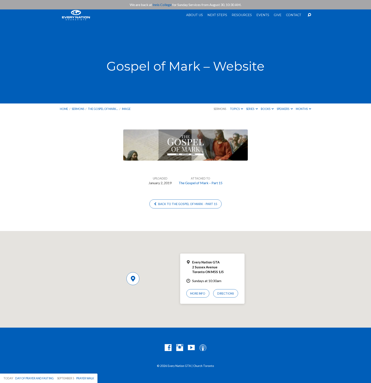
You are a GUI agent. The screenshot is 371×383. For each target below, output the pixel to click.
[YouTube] (191, 347)
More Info (197, 293)
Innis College (162, 5)
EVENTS (262, 15)
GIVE (277, 15)
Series (250, 109)
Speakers (283, 109)
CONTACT (293, 15)
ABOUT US (194, 15)
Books (266, 109)
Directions (225, 293)
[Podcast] (202, 347)
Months (302, 109)
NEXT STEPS (217, 15)
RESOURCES (242, 15)
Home (64, 109)
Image (126, 109)
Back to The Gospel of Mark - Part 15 (187, 204)
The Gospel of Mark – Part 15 (200, 183)
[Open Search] (309, 15)
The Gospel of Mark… (103, 109)
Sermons (78, 109)
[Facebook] (168, 347)
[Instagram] (179, 347)
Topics (235, 109)
